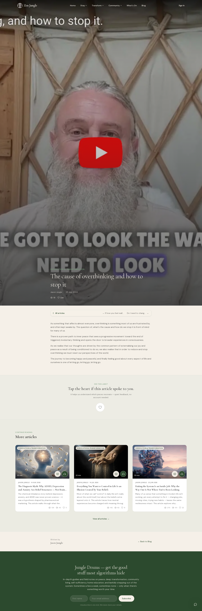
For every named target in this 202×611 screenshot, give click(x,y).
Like (62, 297)
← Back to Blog (145, 541)
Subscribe (126, 598)
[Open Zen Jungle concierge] (195, 604)
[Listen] (65, 474)
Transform (97, 5)
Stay (83, 5)
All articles (60, 313)
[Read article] (58, 474)
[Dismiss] (196, 585)
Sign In (182, 5)
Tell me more (168, 594)
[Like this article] (100, 407)
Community (114, 5)
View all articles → (101, 519)
